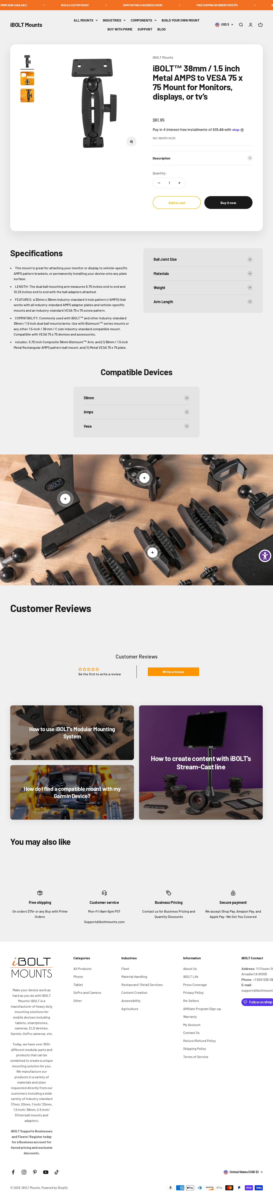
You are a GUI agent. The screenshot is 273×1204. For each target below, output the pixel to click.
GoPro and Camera (87, 992)
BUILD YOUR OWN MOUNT (180, 20)
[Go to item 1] (27, 62)
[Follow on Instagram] (24, 1172)
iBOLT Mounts (163, 57)
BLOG (161, 29)
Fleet (125, 969)
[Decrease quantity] (159, 183)
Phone (78, 976)
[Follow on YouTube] (46, 1172)
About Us (190, 969)
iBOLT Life (190, 976)
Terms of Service (195, 1057)
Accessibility (131, 1001)
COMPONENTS (141, 20)
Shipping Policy (194, 1048)
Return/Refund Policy (199, 1041)
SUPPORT (145, 29)
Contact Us (191, 1032)
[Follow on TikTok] (57, 1172)
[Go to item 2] (27, 79)
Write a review (173, 672)
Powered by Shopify (54, 1188)
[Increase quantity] (179, 183)
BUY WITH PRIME (119, 29)
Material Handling (134, 976)
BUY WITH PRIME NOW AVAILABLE (247, 5)
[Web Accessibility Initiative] (265, 556)
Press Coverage (195, 985)
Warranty (190, 1016)
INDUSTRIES (112, 20)
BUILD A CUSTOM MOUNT (31, 5)
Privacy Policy (193, 992)
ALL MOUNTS (83, 20)
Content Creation (134, 992)
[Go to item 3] (27, 96)
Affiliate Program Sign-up (202, 1009)
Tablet (78, 985)
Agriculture (129, 1009)
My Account (191, 1025)
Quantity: (160, 173)
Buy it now (228, 203)
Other (77, 1001)
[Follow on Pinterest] (35, 1172)
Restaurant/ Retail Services (142, 985)
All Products (82, 969)
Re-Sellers (191, 1001)
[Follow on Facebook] (13, 1172)
